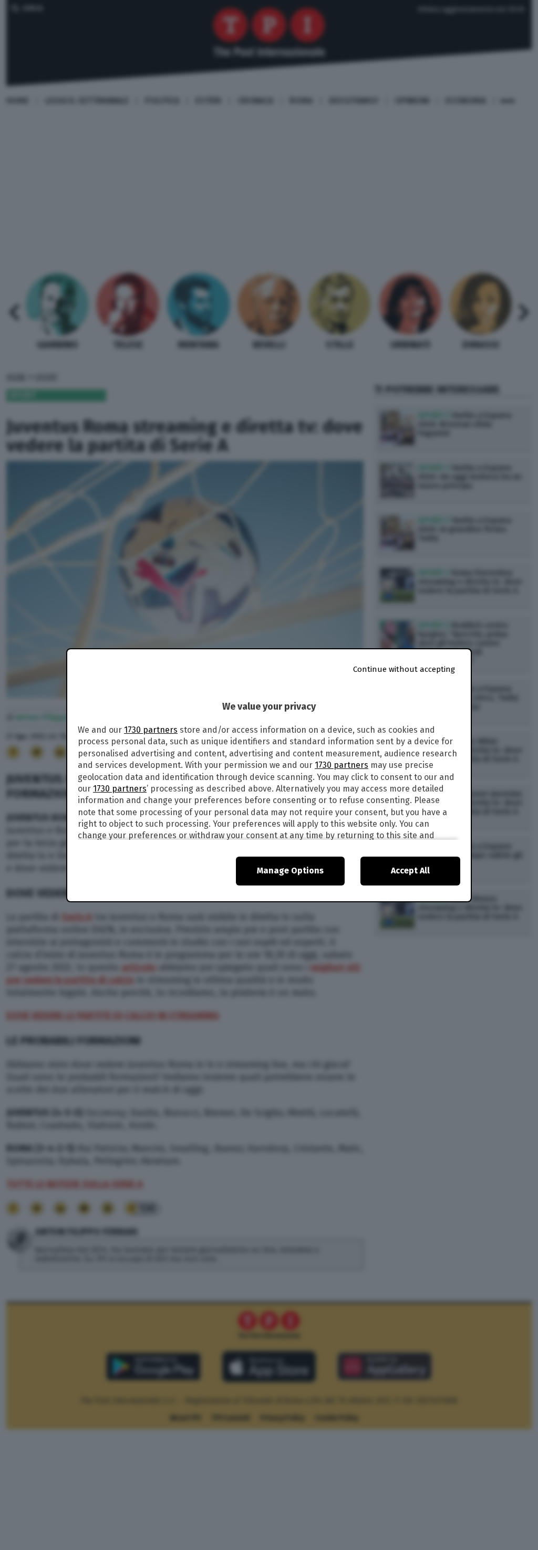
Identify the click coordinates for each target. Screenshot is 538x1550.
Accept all (410, 871)
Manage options (290, 871)
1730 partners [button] (151, 730)
